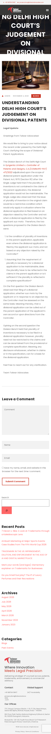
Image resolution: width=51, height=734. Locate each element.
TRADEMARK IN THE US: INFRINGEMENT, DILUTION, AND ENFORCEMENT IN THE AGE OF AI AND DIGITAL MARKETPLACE (24, 555)
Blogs (36, 96)
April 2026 (7, 610)
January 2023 (8, 624)
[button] (47, 10)
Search (5, 497)
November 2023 (10, 620)
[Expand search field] (7, 510)
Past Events (8, 647)
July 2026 (6, 601)
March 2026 (8, 615)
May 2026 (6, 606)
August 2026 (8, 597)
